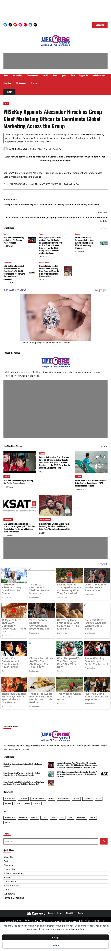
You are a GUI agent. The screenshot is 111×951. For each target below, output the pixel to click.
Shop (6, 889)
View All (104, 228)
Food (51, 798)
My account (9, 881)
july (62, 818)
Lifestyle (88, 798)
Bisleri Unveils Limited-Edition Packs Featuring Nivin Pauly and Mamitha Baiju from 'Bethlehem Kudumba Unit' (49, 271)
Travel (5, 234)
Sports (77, 234)
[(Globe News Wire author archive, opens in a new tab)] (5, 150)
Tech (6, 103)
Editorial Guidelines (13, 873)
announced (10, 818)
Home (6, 877)
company (23, 818)
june (71, 818)
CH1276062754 (17, 184)
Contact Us (9, 869)
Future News (63, 798)
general (30, 184)
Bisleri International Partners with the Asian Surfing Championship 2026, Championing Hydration (84, 242)
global (34, 818)
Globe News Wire (20, 149)
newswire (81, 818)
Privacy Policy (11, 885)
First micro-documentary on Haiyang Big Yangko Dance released (13, 240)
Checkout (8, 865)
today (92, 818)
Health (76, 798)
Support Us (9, 893)
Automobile (7, 262)
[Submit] (104, 841)
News (98, 798)
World (8, 822)
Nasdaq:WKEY (42, 184)
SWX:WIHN (56, 184)
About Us (8, 857)
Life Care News (36, 913)
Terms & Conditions (13, 897)
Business (23, 798)
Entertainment (44, 262)
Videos (37, 803)
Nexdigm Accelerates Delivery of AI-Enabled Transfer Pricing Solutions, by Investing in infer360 (51, 204)
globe (44, 818)
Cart (5, 861)
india (54, 818)
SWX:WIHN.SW (71, 184)
